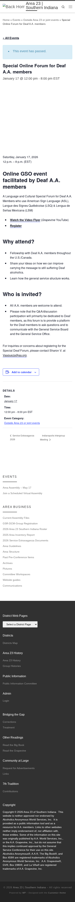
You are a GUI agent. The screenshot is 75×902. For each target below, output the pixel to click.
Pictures (7, 568)
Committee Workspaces (16, 574)
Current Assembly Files (16, 517)
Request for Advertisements (19, 768)
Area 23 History (12, 660)
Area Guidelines (12, 546)
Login (6, 700)
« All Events (11, 38)
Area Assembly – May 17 (17, 487)
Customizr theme (57, 893)
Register (16, 226)
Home (6, 19)
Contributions (10, 791)
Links (6, 773)
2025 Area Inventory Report (19, 534)
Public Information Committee (20, 683)
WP (24, 893)
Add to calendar (21, 372)
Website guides (11, 579)
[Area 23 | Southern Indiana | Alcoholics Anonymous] (14, 6)
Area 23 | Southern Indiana (29, 887)
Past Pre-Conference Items (18, 557)
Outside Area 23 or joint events (41, 19)
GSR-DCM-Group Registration (20, 523)
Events (16, 19)
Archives (8, 563)
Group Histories (12, 666)
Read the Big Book (13, 745)
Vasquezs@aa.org (15, 355)
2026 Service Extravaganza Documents (25, 540)
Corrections (9, 721)
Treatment (9, 727)
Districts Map (10, 643)
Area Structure (11, 551)
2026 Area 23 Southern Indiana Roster (25, 529)
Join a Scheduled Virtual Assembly (22, 493)
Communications (12, 585)
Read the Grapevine (14, 750)
